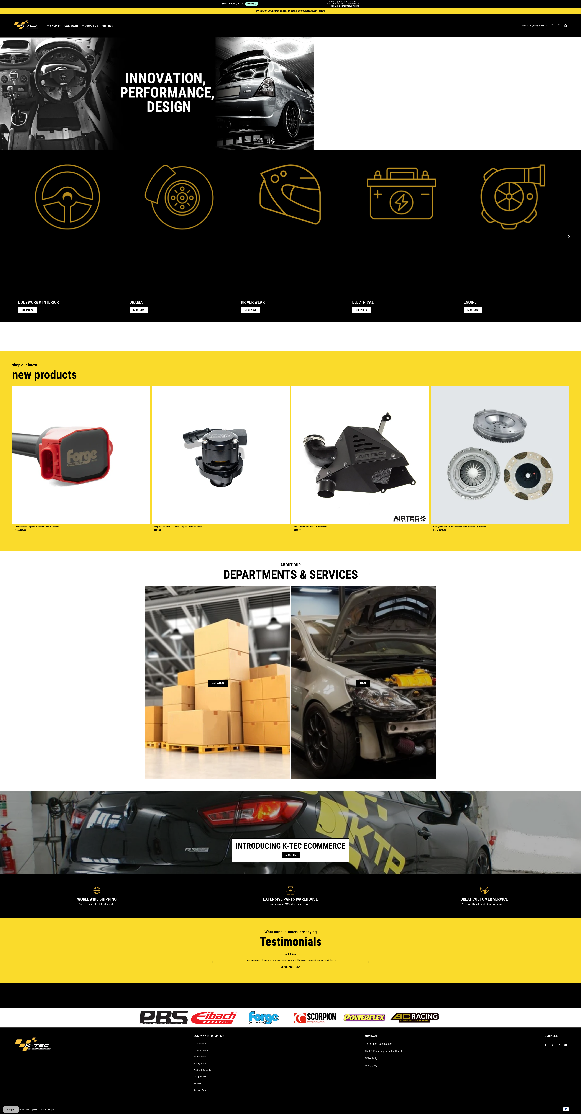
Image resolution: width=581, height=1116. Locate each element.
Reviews (197, 1083)
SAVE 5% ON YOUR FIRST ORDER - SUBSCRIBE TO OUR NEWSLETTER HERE (290, 11)
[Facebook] (545, 1045)
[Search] (552, 25)
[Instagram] (552, 1045)
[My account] (559, 25)
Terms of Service (201, 1050)
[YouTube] (565, 1045)
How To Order (200, 1043)
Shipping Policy (200, 1090)
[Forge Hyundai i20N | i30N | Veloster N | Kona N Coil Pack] (81, 455)
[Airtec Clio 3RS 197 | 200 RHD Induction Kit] (360, 455)
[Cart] (565, 25)
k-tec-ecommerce (24, 1109)
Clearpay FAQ (200, 1076)
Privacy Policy (200, 1063)
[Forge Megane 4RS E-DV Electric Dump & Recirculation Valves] (221, 455)
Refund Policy (200, 1056)
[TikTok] (559, 1045)
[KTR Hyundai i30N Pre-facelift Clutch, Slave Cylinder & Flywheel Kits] (500, 455)
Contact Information (203, 1070)
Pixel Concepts (48, 1109)
